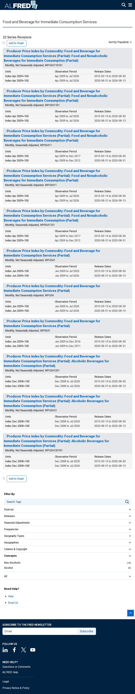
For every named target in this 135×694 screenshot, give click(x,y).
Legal (5, 681)
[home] (21, 5)
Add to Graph (16, 43)
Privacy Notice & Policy (15, 688)
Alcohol (8, 567)
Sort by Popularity (119, 42)
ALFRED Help (10, 672)
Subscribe (86, 631)
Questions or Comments (16, 666)
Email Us (13, 602)
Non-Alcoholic (12, 562)
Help (11, 596)
